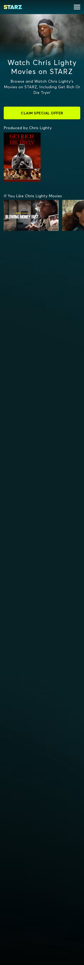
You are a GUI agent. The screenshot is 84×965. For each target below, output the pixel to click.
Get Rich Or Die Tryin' (20, 137)
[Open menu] (77, 7)
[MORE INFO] (31, 215)
